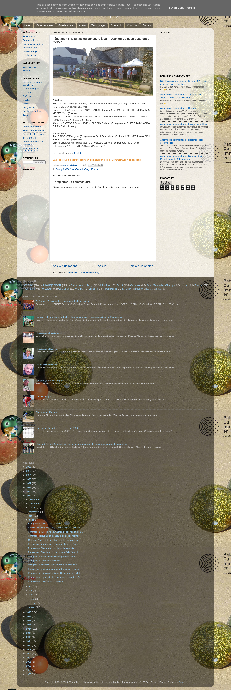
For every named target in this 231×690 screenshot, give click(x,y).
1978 (29, 670)
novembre (34, 503)
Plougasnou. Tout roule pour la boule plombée (51, 548)
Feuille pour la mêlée (33, 130)
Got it (191, 8)
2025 (29, 471)
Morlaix (26, 104)
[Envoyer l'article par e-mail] (84, 165)
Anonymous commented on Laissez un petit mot (184, 124)
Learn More (176, 8)
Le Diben (126, 289)
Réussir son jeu (30, 51)
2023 (29, 479)
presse (28, 285)
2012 (29, 637)
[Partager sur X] (95, 165)
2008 (29, 653)
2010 (29, 645)
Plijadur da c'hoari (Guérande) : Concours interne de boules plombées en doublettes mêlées (81, 444)
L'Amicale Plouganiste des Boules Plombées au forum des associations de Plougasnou (79, 317)
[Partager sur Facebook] (98, 165)
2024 (29, 475)
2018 (29, 612)
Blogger (182, 682)
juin (31, 586)
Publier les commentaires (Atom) (83, 272)
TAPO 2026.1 (29, 138)
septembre (34, 512)
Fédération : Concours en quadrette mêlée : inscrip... (54, 569)
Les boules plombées (33, 44)
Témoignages (98, 25)
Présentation (29, 36)
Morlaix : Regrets (44, 396)
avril (31, 595)
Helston (159, 289)
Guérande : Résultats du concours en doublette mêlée (63, 301)
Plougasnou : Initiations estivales (44, 560)
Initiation (105, 285)
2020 (29, 491)
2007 (29, 658)
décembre (34, 499)
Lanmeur (149, 289)
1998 (29, 666)
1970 (29, 674)
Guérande (28, 96)
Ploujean (139, 289)
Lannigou (93, 289)
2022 (29, 483)
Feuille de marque (32, 126)
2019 (29, 496)
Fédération (29, 288)
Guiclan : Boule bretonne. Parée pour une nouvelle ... (54, 540)
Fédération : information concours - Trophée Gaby (53, 544)
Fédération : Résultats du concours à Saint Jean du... (54, 552)
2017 (29, 616)
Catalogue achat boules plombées (31, 149)
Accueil (27, 25)
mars (31, 599)
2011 (29, 641)
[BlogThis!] (92, 165)
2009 (29, 649)
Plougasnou (29, 107)
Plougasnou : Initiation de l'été (51, 333)
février (32, 603)
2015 (29, 624)
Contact (147, 25)
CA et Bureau (29, 67)
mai (31, 590)
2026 (29, 467)
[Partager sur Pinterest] (101, 165)
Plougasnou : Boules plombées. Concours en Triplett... (55, 573)
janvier (32, 607)
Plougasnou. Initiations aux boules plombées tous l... (54, 565)
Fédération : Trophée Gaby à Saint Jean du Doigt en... (55, 528)
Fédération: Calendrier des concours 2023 (57, 428)
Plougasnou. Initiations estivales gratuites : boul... (52, 556)
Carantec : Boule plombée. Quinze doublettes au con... (55, 532)
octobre (33, 507)
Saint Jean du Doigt (32, 111)
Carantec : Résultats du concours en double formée (54, 536)
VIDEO (79, 288)
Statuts (26, 70)
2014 (29, 629)
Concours (132, 25)
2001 (29, 662)
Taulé (25, 115)
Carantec (27, 92)
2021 (29, 487)
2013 (29, 633)
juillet (31, 520)
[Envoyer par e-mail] (89, 165)
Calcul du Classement (33, 134)
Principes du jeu (31, 40)
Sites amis (116, 25)
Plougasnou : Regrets (46, 349)
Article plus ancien (141, 266)
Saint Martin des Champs (160, 285)
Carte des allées (44, 25)
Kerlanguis (47, 288)
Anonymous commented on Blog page (179, 108)
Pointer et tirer (30, 47)
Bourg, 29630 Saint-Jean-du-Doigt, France (77, 169)
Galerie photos (65, 25)
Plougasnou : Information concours (45, 523)
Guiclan (26, 100)
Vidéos (82, 25)
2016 (29, 620)
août (31, 516)
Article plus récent (65, 266)
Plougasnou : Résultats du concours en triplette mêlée (55, 577)
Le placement (29, 55)
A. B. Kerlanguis (31, 89)
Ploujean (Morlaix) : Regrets (49, 380)
